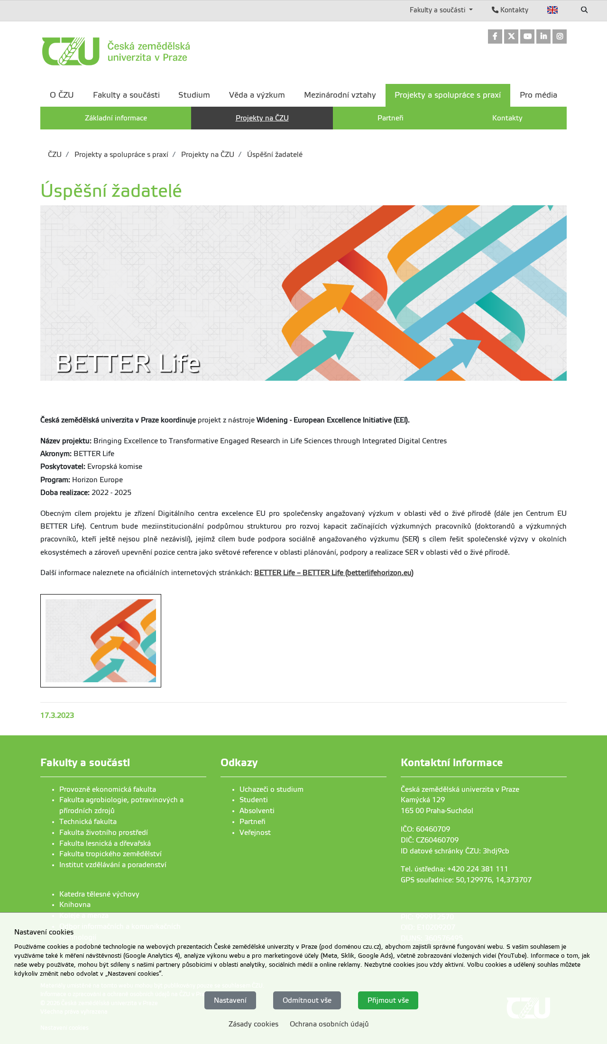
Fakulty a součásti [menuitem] (126, 95)
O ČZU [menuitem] (62, 95)
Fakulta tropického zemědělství (110, 854)
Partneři (252, 821)
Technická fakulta (88, 821)
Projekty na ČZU (206, 154)
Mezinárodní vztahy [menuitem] (340, 95)
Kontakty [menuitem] (507, 118)
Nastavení (230, 1000)
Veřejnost (255, 832)
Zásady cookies (253, 1024)
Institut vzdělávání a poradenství (112, 865)
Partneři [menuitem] (390, 118)
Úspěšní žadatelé (274, 154)
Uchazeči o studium (271, 789)
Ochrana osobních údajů (329, 1024)
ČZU (55, 154)
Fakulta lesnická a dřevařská (105, 843)
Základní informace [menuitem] (116, 118)
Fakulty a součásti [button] (438, 10)
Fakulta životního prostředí (103, 832)
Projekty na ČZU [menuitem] (262, 118)
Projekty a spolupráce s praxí (120, 154)
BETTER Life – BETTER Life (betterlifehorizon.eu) (334, 573)
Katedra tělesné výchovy (99, 894)
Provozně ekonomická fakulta (107, 789)
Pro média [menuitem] (538, 95)
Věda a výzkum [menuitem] (257, 95)
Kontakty (513, 10)
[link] (495, 37)
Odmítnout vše (307, 1000)
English (552, 10)
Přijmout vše (388, 1000)
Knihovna (75, 904)
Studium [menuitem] (194, 95)
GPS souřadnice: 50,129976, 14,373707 (466, 880)
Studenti (253, 800)
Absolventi (257, 811)
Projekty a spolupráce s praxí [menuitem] (448, 95)
